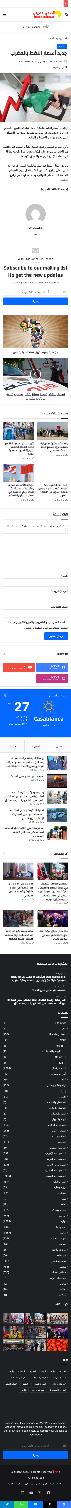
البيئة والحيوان (58, 1113)
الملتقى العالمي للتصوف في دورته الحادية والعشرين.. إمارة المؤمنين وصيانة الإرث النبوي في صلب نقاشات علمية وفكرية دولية (53, 891)
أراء (64, 1079)
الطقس (62, 1141)
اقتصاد (51, 38)
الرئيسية (60, 38)
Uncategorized (57, 1034)
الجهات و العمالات (19, 1377)
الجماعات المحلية (38, 1371)
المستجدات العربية (56, 1164)
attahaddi (57, 61)
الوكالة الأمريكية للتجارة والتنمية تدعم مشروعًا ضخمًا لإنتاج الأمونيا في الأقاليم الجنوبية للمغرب (21, 490)
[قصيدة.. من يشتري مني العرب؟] (57, 781)
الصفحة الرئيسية (58, 1483)
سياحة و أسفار (58, 1238)
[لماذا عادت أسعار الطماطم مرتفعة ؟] (57, 1345)
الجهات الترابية (59, 1377)
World (63, 1039)
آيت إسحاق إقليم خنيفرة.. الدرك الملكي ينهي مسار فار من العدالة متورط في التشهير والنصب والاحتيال (24, 796)
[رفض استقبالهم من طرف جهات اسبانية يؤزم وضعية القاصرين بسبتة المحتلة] (18, 918)
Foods (59, 1045)
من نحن (29, 1483)
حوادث (62, 1215)
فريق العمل (41, 1483)
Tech (63, 1028)
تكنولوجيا (61, 1192)
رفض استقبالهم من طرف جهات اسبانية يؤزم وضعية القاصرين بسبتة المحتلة (19, 935)
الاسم (64, 575)
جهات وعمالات (58, 1209)
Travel (59, 1062)
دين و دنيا (61, 1226)
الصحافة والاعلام (59, 1383)
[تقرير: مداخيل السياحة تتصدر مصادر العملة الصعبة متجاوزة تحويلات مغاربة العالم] (18, 431)
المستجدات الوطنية (56, 1175)
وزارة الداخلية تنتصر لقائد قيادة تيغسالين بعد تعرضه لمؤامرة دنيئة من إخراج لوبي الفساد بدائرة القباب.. (25, 762)
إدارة (63, 1090)
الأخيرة (36, 746)
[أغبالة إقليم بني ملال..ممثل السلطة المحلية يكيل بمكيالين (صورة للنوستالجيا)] (57, 833)
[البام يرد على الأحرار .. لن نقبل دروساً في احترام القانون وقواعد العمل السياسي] (18, 871)
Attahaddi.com (36, 1477)
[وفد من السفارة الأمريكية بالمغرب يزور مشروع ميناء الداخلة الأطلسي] (52, 431)
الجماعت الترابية (17, 1371)
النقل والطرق (59, 1181)
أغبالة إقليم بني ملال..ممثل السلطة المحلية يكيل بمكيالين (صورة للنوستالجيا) (24, 832)
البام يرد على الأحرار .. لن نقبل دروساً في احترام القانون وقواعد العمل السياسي (20, 889)
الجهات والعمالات (40, 1377)
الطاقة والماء (59, 1136)
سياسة (62, 1243)
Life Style (60, 1022)
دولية (63, 1221)
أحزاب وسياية (58, 1073)
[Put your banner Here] (35, 26)
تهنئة (63, 1198)
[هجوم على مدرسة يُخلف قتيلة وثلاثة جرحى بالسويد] (35, 1345)
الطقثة (25, 1383)
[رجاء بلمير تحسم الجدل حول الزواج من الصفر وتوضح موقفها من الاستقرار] (13, 1332)
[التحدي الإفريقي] (47, 14)
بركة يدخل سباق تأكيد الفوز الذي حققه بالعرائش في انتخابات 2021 (53, 935)
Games (59, 1057)
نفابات (63, 1283)
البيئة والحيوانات (51, 1051)
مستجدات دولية (58, 1278)
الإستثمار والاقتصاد (56, 1102)
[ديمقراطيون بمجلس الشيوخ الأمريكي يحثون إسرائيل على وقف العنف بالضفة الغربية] (13, 1345)
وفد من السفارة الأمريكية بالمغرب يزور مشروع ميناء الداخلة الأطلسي (54, 447)
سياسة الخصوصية (14, 1483)
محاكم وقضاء (59, 1272)
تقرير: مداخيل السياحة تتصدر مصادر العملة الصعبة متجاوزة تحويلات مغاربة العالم (19, 448)
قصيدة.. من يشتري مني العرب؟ (27, 776)
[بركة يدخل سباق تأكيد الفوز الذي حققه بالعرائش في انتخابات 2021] (53, 918)
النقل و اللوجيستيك (57, 1390)
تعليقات (12, 746)
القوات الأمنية (11, 1383)
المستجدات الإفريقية (55, 1153)
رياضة (63, 1232)
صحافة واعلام (59, 1249)
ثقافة (63, 1204)
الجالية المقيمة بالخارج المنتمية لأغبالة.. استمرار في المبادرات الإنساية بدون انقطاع (27, 814)
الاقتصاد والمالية (57, 1107)
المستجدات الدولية (56, 1158)
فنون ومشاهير (58, 1261)
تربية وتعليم (60, 1187)
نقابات (63, 1289)
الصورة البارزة (39, 1383)
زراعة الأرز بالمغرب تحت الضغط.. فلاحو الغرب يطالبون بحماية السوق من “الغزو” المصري (52, 490)
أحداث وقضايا (59, 1068)
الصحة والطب (58, 1130)
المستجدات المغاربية (55, 1170)
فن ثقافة (61, 1255)
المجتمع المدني (58, 1147)
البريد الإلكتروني (59, 591)
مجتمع (63, 1266)
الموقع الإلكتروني (59, 606)
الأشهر (59, 746)
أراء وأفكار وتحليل (56, 1085)
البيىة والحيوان (58, 1119)
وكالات (62, 1295)
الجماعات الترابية (57, 1124)
